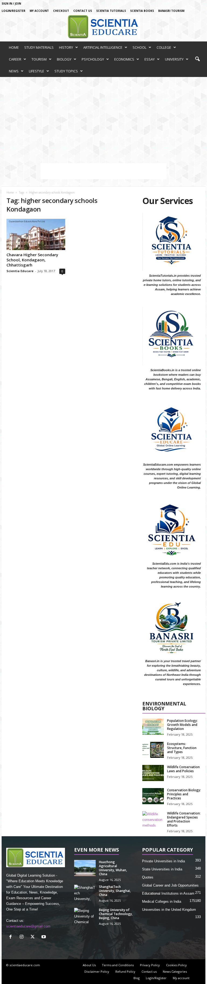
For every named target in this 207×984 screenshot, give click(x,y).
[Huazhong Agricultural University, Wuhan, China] (85, 868)
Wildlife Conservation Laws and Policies (183, 769)
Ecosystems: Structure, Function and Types (181, 747)
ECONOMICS (124, 59)
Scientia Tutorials (111, 11)
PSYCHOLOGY (93, 59)
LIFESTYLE (36, 71)
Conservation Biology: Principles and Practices (184, 794)
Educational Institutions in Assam (168, 893)
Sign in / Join (11, 3)
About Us (89, 965)
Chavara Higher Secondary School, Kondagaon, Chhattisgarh (32, 260)
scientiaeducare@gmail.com (28, 926)
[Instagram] (22, 937)
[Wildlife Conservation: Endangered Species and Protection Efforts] (153, 819)
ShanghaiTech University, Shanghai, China (115, 890)
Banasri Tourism (171, 11)
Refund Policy (125, 971)
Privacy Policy (150, 965)
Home (10, 192)
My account (39, 11)
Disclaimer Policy (96, 971)
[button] (197, 59)
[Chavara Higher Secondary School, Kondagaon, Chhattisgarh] (35, 234)
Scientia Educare (19, 271)
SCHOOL (139, 47)
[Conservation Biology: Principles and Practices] (153, 796)
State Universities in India (162, 869)
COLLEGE (164, 47)
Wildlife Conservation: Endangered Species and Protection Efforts (184, 819)
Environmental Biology (164, 706)
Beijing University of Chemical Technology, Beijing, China (116, 914)
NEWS (14, 71)
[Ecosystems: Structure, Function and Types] (153, 750)
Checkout (61, 11)
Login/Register (13, 11)
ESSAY (149, 59)
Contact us (82, 11)
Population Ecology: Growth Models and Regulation (182, 724)
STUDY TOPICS (66, 71)
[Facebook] (11, 937)
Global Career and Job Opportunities (170, 885)
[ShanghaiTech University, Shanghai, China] (85, 893)
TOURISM (39, 59)
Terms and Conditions (118, 965)
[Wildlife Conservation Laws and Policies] (153, 773)
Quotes (147, 877)
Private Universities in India (163, 861)
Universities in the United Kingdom (169, 910)
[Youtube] (44, 937)
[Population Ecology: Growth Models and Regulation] (153, 727)
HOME (14, 47)
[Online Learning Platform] (103, 27)
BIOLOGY (64, 59)
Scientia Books (142, 11)
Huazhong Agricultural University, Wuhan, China (113, 868)
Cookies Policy (176, 965)
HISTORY (66, 47)
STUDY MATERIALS (39, 47)
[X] (33, 937)
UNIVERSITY (174, 59)
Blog (136, 978)
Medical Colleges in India (161, 901)
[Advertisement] (103, 117)
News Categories (175, 971)
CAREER (15, 59)
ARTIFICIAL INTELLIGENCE (102, 47)
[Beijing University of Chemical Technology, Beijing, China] (85, 916)
